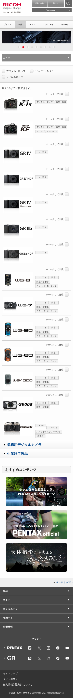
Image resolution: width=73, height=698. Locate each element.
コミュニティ (47, 25)
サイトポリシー (11, 679)
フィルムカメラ (14, 76)
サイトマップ (10, 673)
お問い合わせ (40, 3)
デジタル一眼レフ (16, 71)
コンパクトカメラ (44, 71)
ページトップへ (64, 582)
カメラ (6, 57)
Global (55, 3)
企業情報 (8, 626)
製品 (20, 25)
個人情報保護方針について (17, 684)
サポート (65, 25)
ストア (32, 25)
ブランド (7, 25)
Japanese (50, 10)
